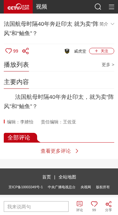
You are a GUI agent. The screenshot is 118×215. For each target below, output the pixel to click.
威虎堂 (80, 51)
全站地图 (67, 176)
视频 (41, 6)
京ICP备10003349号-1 (25, 187)
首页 (46, 176)
